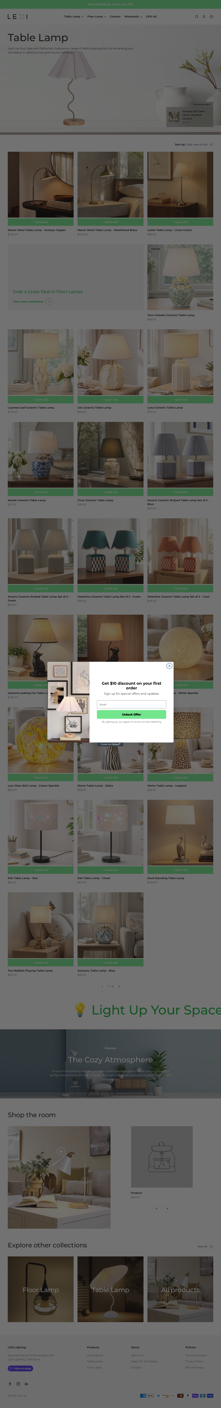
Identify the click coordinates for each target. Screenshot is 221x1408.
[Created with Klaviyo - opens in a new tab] (110, 744)
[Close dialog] (169, 666)
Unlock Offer (131, 714)
